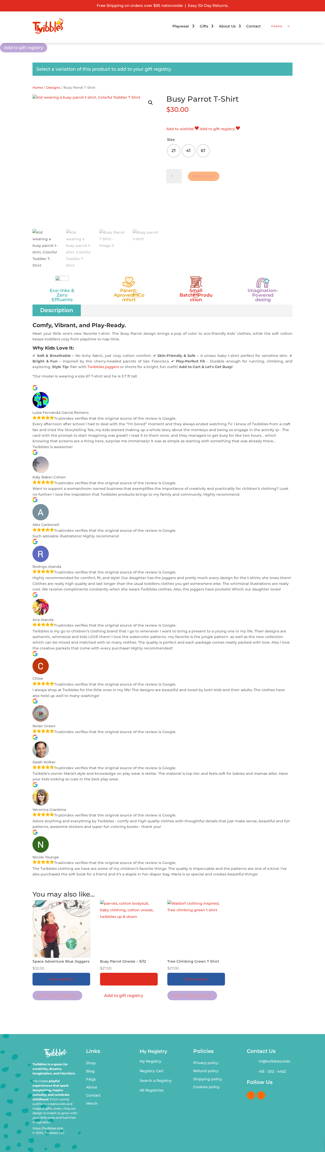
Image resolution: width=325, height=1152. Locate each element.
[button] (150, 102)
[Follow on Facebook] (251, 1095)
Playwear (180, 26)
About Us (227, 26)
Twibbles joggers (103, 367)
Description (56, 310)
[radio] (173, 150)
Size (171, 139)
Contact (253, 26)
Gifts (204, 26)
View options (61, 979)
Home (37, 87)
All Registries (152, 1090)
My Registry (150, 1061)
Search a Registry (156, 1080)
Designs (53, 87)
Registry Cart (152, 1071)
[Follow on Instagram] (261, 1095)
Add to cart (203, 176)
